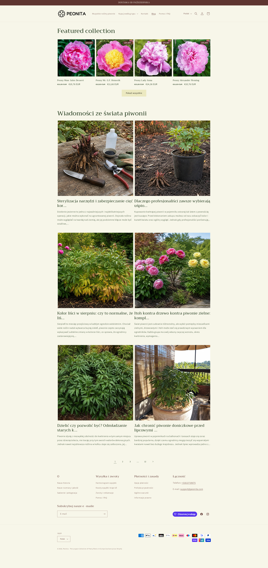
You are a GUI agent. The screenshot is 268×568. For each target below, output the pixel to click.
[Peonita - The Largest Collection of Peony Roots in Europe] (72, 13)
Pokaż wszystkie (134, 93)
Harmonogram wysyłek (106, 483)
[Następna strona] (153, 461)
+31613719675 (189, 482)
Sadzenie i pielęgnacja (67, 493)
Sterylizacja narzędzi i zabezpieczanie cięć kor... (95, 203)
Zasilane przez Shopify (113, 549)
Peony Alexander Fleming (186, 80)
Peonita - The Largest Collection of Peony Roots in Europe (84, 549)
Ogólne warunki (141, 493)
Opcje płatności (141, 483)
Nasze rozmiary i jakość (67, 488)
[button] (128, 14)
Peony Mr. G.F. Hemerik (108, 80)
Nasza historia (63, 483)
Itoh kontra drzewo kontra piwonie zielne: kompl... (172, 315)
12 (145, 461)
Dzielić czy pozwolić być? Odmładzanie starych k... (92, 428)
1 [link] (115, 461)
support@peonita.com (191, 489)
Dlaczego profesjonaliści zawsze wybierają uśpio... (172, 203)
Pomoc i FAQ (101, 497)
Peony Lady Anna (143, 80)
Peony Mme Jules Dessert (70, 80)
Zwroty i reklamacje (104, 493)
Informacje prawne (142, 497)
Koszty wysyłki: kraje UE (106, 488)
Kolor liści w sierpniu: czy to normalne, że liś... (95, 315)
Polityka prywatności (143, 488)
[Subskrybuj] (104, 514)
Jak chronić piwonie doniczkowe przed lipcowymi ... (169, 428)
